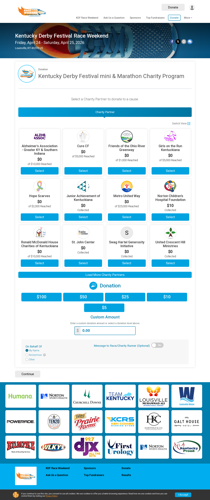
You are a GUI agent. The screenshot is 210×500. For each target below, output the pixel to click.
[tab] (105, 112)
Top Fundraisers (155, 17)
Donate (173, 7)
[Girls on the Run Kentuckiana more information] (170, 136)
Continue (28, 374)
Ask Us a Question (114, 17)
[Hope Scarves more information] (40, 186)
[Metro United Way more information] (127, 186)
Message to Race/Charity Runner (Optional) (122, 345)
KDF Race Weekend (87, 17)
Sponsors (135, 17)
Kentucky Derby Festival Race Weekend (61, 36)
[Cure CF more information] (83, 136)
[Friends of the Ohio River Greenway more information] (127, 136)
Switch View (179, 123)
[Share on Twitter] (178, 41)
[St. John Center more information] (83, 233)
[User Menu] (192, 7)
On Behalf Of (34, 346)
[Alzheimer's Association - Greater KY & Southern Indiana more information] (40, 136)
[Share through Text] (189, 41)
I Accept (183, 494)
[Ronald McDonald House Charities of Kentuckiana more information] (40, 233)
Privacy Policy (51, 496)
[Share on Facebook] (172, 41)
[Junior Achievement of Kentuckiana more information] (83, 186)
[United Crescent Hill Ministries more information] (170, 233)
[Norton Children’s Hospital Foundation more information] (170, 186)
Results (126, 475)
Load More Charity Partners (105, 275)
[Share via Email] (183, 41)
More (187, 17)
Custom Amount (105, 317)
